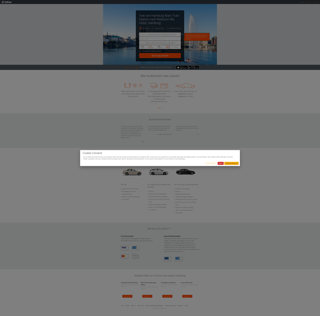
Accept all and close (231, 163)
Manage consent (211, 163)
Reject (220, 163)
